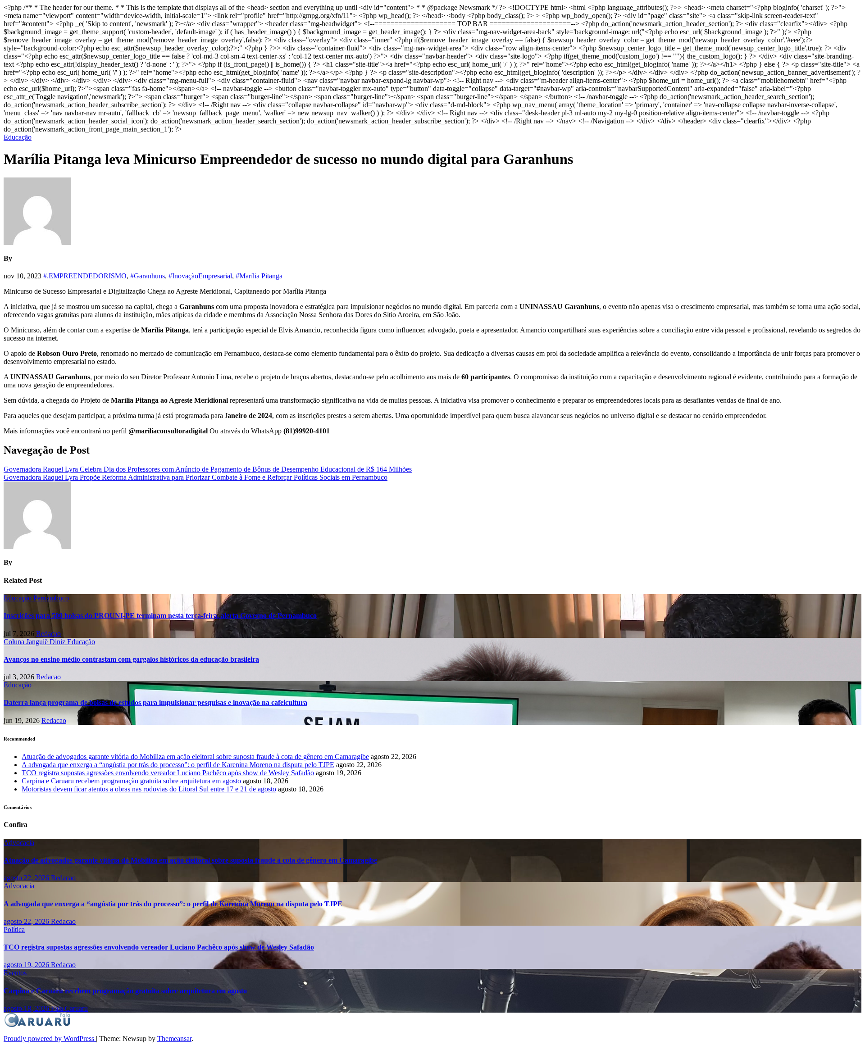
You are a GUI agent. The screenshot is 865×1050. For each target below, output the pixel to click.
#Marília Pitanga (259, 276)
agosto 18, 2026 (27, 1008)
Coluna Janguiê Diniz (35, 641)
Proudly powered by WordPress (50, 1038)
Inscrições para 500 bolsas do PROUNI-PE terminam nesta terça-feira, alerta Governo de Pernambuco (160, 615)
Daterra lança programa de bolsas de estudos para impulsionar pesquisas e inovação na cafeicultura (155, 702)
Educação (18, 137)
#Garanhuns (147, 276)
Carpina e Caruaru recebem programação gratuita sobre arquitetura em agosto (131, 781)
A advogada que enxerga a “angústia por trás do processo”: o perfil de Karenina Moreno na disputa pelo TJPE (178, 764)
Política (14, 929)
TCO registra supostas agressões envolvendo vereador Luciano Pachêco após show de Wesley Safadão (168, 773)
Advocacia (19, 842)
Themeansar (174, 1038)
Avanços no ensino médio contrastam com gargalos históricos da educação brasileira (131, 659)
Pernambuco (51, 598)
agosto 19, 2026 (27, 964)
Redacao (48, 633)
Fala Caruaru (69, 1008)
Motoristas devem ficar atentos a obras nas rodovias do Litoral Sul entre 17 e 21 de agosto (149, 789)
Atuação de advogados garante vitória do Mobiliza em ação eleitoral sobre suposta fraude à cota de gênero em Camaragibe (195, 756)
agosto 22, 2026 (27, 878)
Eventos (15, 973)
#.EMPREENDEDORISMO (85, 276)
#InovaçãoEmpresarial (200, 276)
